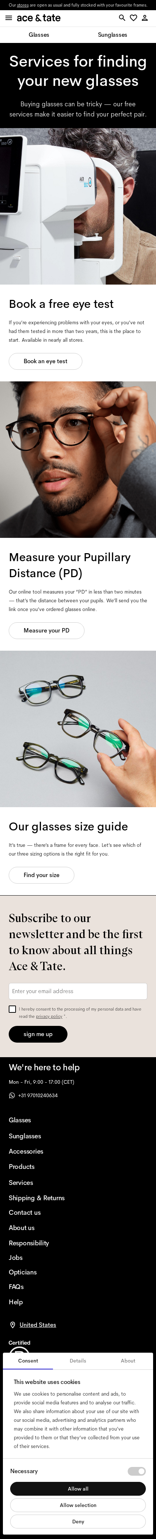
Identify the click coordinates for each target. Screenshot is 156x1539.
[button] (134, 18)
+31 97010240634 (38, 1095)
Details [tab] (78, 1360)
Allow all (78, 1489)
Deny (78, 1521)
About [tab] (128, 1360)
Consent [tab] (28, 1360)
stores (23, 5)
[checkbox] (12, 1009)
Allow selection (78, 1505)
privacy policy (49, 1016)
